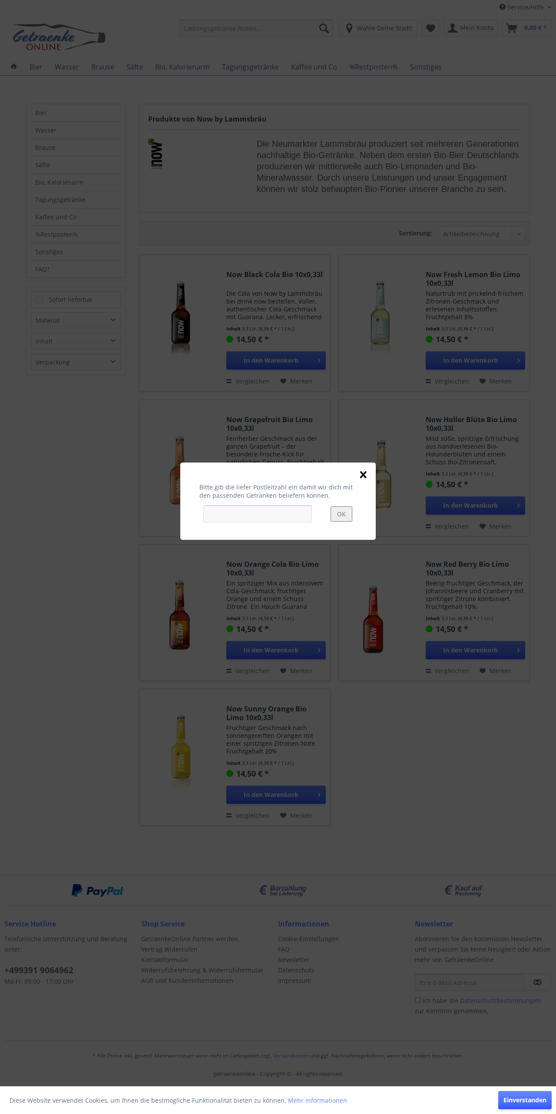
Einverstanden (524, 1100)
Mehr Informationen (317, 1100)
